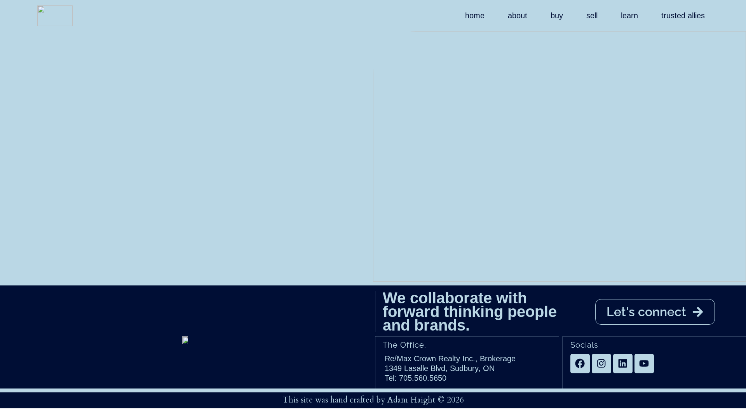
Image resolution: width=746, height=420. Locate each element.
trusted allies (683, 15)
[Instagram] (601, 363)
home (475, 15)
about (517, 15)
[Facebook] (580, 363)
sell (592, 15)
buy (557, 15)
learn (629, 15)
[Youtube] (644, 363)
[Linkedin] (623, 363)
